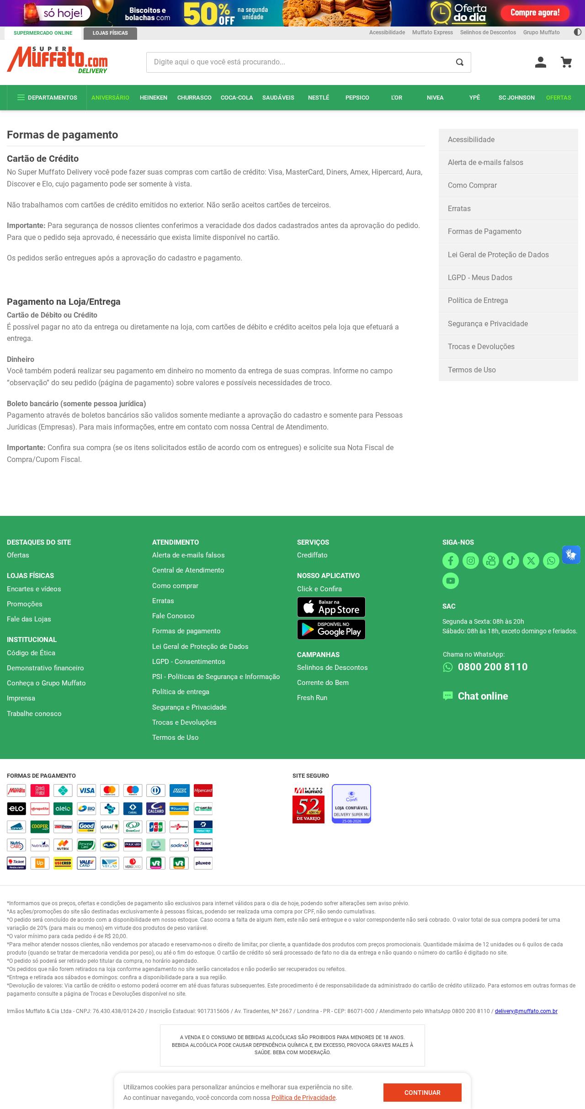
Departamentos (52, 97)
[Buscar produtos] (459, 62)
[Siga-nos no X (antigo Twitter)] (531, 560)
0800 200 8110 (493, 667)
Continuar (422, 1092)
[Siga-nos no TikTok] (511, 560)
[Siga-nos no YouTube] (450, 581)
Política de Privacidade (303, 1097)
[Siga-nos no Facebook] (450, 560)
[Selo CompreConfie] (351, 821)
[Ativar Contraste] (577, 33)
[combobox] (309, 62)
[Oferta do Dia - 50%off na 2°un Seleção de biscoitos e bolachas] (292, 13)
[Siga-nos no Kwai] (491, 560)
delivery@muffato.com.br (526, 1011)
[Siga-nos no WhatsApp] (551, 560)
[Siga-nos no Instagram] (471, 560)
